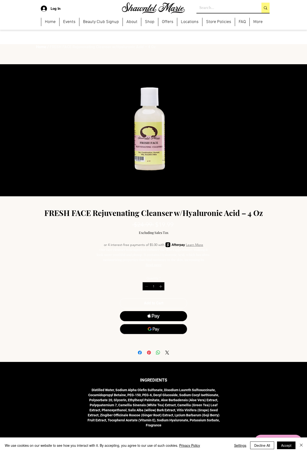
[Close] (301, 445)
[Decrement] (146, 286)
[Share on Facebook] (140, 352)
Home (41, 47)
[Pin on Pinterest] (149, 352)
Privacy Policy (189, 445)
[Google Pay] (153, 329)
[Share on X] (167, 352)
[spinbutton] (153, 286)
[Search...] (265, 8)
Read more (154, 264)
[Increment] (161, 286)
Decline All (262, 445)
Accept (286, 445)
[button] (69, 22)
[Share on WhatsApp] (158, 352)
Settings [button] (240, 445)
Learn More (194, 245)
